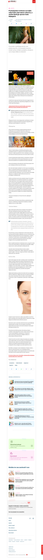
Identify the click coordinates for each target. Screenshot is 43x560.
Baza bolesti (11, 532)
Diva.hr (22, 539)
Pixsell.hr (17, 541)
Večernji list (11, 539)
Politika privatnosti (12, 551)
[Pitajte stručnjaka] (42, 549)
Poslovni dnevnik (17, 539)
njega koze (26, 362)
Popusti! (13, 541)
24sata (10, 541)
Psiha (10, 520)
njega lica (11, 365)
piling (16, 365)
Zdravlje (10, 518)
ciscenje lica (11, 362)
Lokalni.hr (26, 539)
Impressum (11, 548)
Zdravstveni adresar (13, 530)
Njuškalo (30, 539)
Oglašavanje (11, 546)
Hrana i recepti (12, 525)
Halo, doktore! (12, 527)
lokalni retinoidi (19, 362)
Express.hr (22, 541)
